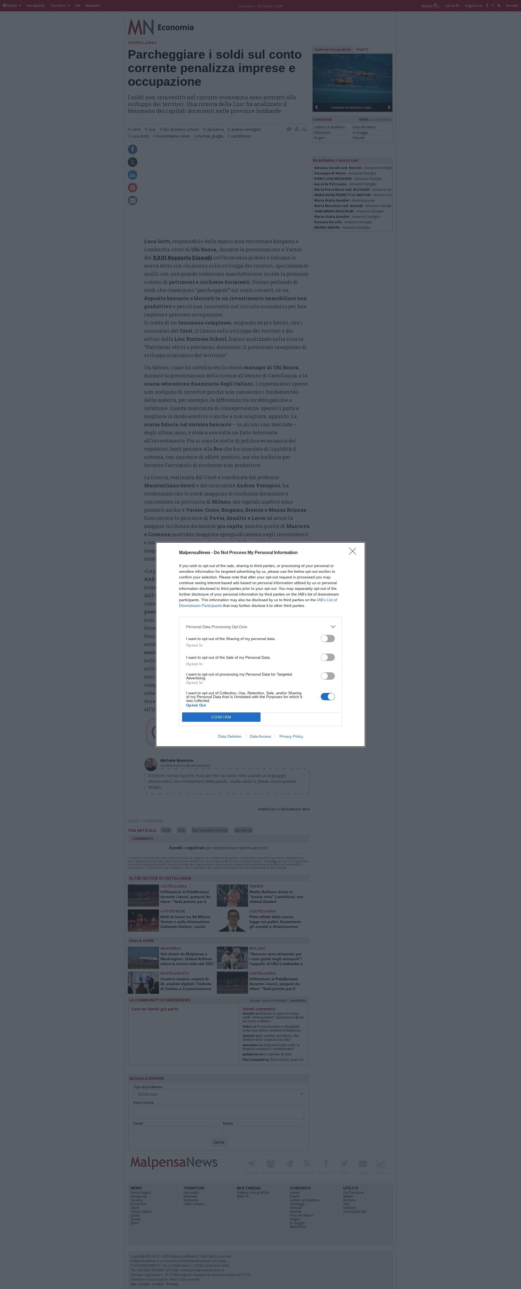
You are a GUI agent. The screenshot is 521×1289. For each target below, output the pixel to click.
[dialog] (260, 644)
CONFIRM (221, 717)
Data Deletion (230, 736)
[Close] (354, 553)
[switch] (328, 638)
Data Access (260, 736)
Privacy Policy (291, 736)
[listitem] (260, 626)
